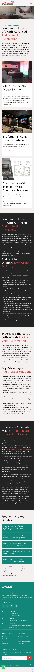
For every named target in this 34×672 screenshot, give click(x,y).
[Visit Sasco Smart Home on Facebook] (3, 606)
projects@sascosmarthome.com (19, 620)
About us (4, 636)
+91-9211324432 (15, 615)
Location (4, 646)
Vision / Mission (6, 638)
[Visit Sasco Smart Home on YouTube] (16, 606)
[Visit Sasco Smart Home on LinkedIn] (11, 606)
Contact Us (5, 643)
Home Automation (23, 638)
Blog (3, 641)
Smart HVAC (21, 643)
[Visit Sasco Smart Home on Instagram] (7, 606)
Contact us (25, 569)
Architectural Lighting (24, 636)
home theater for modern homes (17, 449)
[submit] (29, 658)
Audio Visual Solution (24, 641)
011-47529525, (15, 613)
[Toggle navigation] (31, 3)
